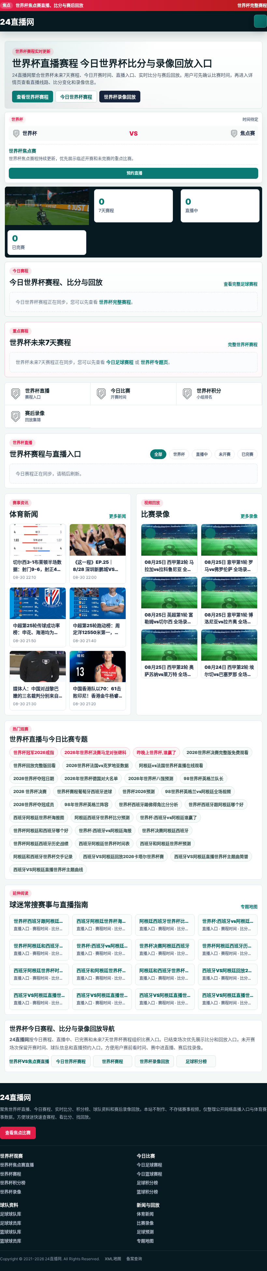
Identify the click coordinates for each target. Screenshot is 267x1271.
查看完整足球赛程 (241, 283)
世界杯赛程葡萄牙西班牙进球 (84, 791)
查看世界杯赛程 (33, 96)
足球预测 (145, 1231)
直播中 (202, 454)
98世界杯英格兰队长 (203, 778)
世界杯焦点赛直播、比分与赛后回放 (43, 5)
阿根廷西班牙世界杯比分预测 (102, 817)
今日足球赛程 (120, 362)
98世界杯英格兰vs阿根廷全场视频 (198, 791)
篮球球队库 (10, 1231)
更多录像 (249, 516)
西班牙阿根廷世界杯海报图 (38, 817)
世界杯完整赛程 (252, 5)
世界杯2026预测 (138, 791)
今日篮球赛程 (149, 1173)
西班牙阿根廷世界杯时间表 (104, 843)
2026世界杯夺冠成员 (33, 804)
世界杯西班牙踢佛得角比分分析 (148, 804)
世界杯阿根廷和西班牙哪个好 (40, 830)
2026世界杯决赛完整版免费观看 (217, 752)
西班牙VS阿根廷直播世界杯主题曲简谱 (211, 856)
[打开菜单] (260, 21)
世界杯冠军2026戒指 (33, 752)
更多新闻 (117, 516)
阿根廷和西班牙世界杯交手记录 (43, 856)
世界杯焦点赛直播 (17, 1164)
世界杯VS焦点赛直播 (29, 1061)
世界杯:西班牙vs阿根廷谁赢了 (168, 817)
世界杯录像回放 (120, 96)
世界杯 (179, 454)
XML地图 (113, 1258)
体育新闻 (145, 1213)
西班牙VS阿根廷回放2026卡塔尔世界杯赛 (123, 856)
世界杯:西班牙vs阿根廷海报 (105, 830)
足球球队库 (10, 1213)
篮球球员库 (10, 1240)
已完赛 (247, 454)
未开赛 (225, 454)
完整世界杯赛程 (243, 344)
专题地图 (249, 906)
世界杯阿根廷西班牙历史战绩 (40, 843)
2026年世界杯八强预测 (150, 778)
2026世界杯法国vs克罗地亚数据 (97, 765)
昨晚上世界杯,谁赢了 (156, 752)
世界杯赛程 (112, 1061)
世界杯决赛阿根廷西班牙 (165, 830)
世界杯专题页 (154, 362)
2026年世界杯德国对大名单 (91, 778)
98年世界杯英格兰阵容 (86, 804)
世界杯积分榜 (12, 1182)
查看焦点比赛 (18, 1132)
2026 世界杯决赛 (30, 791)
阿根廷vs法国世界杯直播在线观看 (171, 765)
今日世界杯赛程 (76, 96)
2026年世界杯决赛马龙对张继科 (95, 752)
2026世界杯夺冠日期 (33, 778)
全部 (158, 454)
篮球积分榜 (147, 1191)
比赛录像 (145, 1222)
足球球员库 (10, 1222)
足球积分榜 (196, 1061)
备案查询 (134, 1258)
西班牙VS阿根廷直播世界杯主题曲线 (48, 869)
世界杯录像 (10, 1191)
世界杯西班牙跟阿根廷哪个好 (216, 804)
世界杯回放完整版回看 (34, 765)
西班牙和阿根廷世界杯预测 (165, 843)
